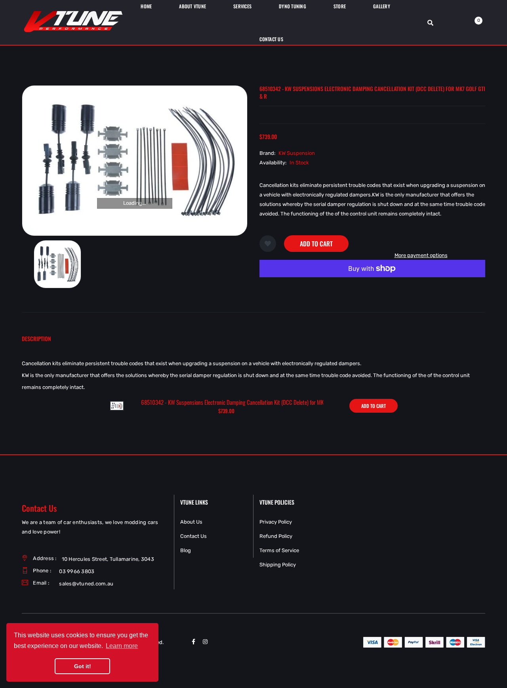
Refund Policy (275, 536)
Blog (185, 550)
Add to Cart (316, 243)
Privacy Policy (275, 522)
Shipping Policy (277, 565)
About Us (191, 522)
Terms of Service (279, 550)
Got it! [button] (82, 666)
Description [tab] (36, 338)
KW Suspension (296, 153)
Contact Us (193, 536)
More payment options (421, 255)
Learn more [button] (122, 645)
